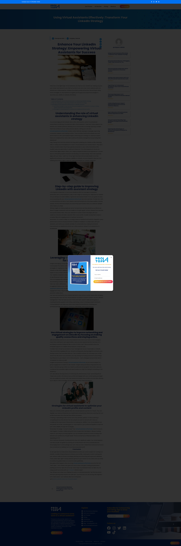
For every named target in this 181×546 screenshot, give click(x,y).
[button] (111, 257)
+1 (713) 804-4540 (35, 2)
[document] (90, 273)
